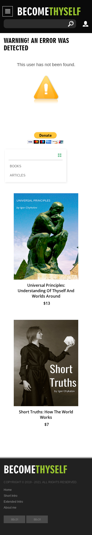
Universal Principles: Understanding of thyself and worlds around (46, 291)
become (49, 11)
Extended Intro (13, 501)
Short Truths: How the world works (46, 414)
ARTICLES (18, 175)
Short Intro (10, 495)
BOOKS (15, 166)
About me (10, 507)
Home (8, 490)
